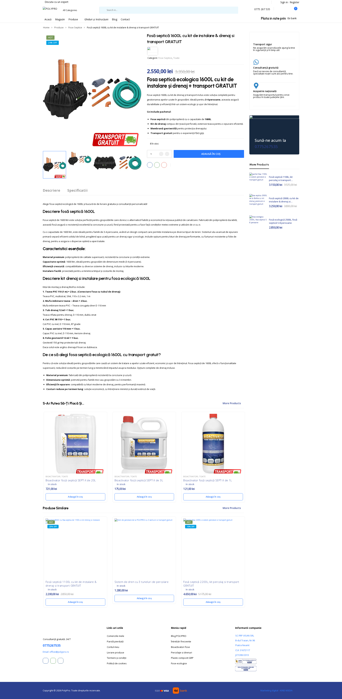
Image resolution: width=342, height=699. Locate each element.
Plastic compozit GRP (182, 657)
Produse (73, 19)
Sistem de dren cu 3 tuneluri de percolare (142, 582)
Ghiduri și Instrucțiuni (96, 19)
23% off (53, 526)
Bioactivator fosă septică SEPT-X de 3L (139, 480)
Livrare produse (115, 652)
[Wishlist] (279, 9)
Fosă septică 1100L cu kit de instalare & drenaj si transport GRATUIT (71, 583)
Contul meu (113, 647)
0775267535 (266, 146)
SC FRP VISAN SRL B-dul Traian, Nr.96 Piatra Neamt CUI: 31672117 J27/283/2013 (245, 645)
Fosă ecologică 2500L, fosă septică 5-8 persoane (283, 221)
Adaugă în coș (211, 154)
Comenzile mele (115, 636)
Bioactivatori (53, 476)
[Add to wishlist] (175, 165)
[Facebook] (150, 165)
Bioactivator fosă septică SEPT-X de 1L (207, 480)
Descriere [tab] (51, 190)
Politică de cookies (117, 663)
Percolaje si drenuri (181, 652)
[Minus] (161, 154)
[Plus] (167, 154)
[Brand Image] (152, 51)
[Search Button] (241, 10)
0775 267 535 (262, 9)
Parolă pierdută (115, 641)
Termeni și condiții (116, 657)
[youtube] (60, 661)
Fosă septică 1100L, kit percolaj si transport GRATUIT (281, 180)
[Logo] (50, 9)
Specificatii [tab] (77, 190)
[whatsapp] (53, 661)
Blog (114, 19)
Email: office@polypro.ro (56, 651)
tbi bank (292, 18)
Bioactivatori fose (180, 647)
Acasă (48, 19)
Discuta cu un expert (56, 2)
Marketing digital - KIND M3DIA (276, 690)
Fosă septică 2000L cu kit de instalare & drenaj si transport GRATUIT (284, 201)
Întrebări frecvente (181, 641)
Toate (176, 57)
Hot (50, 37)
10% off (191, 526)
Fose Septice (75, 27)
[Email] (164, 165)
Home (46, 27)
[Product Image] (92, 90)
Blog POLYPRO (178, 636)
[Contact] (252, 9)
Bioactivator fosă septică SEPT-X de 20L (71, 480)
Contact (125, 19)
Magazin (60, 19)
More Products (232, 403)
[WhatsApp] (157, 165)
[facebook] (45, 661)
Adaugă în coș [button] (75, 496)
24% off (52, 42)
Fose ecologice (179, 663)
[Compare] (286, 9)
